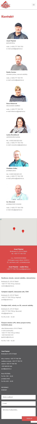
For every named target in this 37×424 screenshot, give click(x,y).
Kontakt (4, 390)
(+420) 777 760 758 (16, 207)
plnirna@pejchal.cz (17, 178)
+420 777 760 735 (7, 333)
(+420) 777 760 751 (16, 78)
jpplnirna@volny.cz (7, 337)
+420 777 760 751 (7, 284)
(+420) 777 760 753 (16, 143)
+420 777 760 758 (7, 311)
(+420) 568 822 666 (15, 140)
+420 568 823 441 (7, 335)
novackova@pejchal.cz (19, 145)
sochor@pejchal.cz (17, 80)
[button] (23, 231)
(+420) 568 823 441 (15, 174)
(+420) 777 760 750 (16, 46)
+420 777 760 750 (20, 253)
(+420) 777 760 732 (16, 109)
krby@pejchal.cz (16, 210)
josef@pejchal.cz (16, 49)
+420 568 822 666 (6, 366)
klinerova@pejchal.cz (18, 111)
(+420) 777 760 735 (16, 176)
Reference (4, 387)
